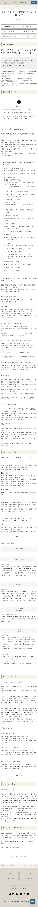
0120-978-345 (24, 886)
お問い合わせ (28, 878)
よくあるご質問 (10, 878)
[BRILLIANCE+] (20, 3)
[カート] (6, 3)
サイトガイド (10, 866)
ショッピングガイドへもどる (19, 856)
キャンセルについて (28, 31)
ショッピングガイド (22, 866)
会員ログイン (10, 874)
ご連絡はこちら (19, 536)
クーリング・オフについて (28, 36)
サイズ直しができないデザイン (16, 254)
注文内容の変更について (10, 36)
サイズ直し (28, 249)
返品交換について (28, 26)
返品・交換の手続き (10, 31)
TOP (3, 866)
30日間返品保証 (10, 26)
